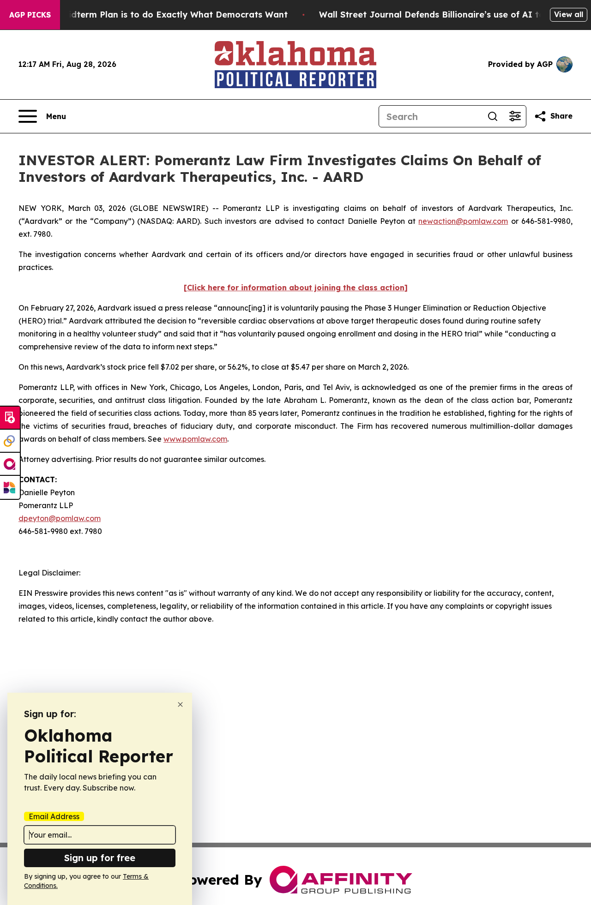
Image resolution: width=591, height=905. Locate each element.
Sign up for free (99, 857)
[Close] (180, 704)
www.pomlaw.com (195, 439)
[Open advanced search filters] (515, 116)
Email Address (54, 816)
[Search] (493, 116)
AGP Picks (30, 14)
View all (568, 14)
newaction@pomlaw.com (463, 221)
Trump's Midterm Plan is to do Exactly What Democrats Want (156, 14)
